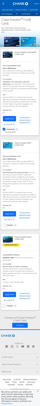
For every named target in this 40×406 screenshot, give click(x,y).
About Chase (7, 379)
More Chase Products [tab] (21, 364)
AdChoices (29, 384)
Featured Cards (8, 10)
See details (9, 124)
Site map (20, 384)
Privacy (14, 382)
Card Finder (34, 10)
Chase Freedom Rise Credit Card (26, 238)
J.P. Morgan (17, 379)
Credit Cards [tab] (21, 357)
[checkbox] (9, 129)
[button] (38, 391)
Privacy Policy (6, 403)
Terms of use (31, 382)
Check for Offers (21, 10)
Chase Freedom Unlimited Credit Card (26, 53)
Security (22, 382)
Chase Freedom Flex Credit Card (26, 144)
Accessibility (11, 384)
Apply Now (10, 118)
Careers (7, 382)
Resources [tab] (21, 371)
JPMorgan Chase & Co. (30, 379)
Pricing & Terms (25, 117)
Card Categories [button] (10, 14)
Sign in (37, 3)
